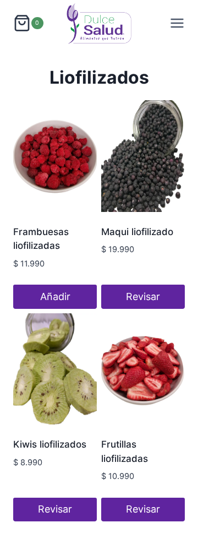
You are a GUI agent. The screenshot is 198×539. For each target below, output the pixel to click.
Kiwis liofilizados (49, 444)
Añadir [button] (55, 296)
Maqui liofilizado (137, 231)
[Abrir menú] (177, 23)
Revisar (143, 296)
